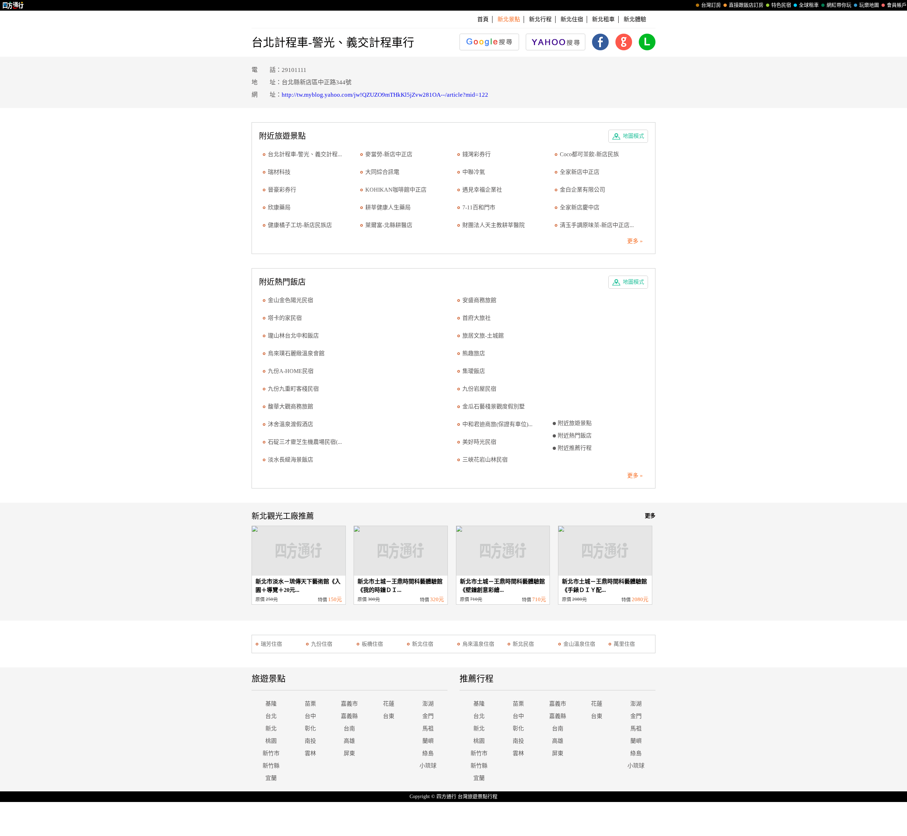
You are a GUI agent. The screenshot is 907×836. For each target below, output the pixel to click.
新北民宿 (523, 644)
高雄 (349, 741)
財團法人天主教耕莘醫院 (493, 225)
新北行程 (540, 19)
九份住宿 (321, 644)
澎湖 (428, 704)
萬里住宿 (624, 644)
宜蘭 (271, 778)
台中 (310, 716)
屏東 (349, 753)
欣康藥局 (279, 207)
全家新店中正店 (579, 172)
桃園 (271, 741)
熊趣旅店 (473, 353)
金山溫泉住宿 (579, 644)
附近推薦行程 (575, 448)
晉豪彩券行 (282, 190)
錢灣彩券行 (476, 154)
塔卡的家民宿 (285, 318)
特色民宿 (781, 5)
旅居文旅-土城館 (483, 336)
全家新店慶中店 (579, 207)
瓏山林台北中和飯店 (293, 336)
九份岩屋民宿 (479, 389)
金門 (428, 716)
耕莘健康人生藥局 (388, 207)
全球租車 (809, 5)
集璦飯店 (473, 371)
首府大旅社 (476, 318)
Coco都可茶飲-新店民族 (589, 154)
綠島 (428, 753)
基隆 (271, 704)
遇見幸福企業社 (482, 190)
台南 (349, 728)
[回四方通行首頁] (13, 5)
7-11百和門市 (478, 207)
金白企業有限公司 (582, 190)
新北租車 (603, 19)
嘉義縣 (349, 716)
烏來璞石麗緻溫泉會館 (296, 353)
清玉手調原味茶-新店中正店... (597, 225)
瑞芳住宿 (271, 644)
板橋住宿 (372, 644)
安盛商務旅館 (479, 300)
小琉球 (427, 766)
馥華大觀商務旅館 (290, 406)
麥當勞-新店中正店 (388, 154)
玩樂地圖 (869, 5)
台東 (388, 716)
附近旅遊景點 (575, 423)
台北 (271, 716)
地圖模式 (633, 136)
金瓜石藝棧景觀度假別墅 (493, 406)
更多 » (635, 241)
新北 (271, 728)
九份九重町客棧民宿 (293, 389)
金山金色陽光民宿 (290, 300)
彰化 (310, 728)
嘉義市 (349, 704)
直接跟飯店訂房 (746, 5)
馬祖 (428, 728)
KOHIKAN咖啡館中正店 (396, 190)
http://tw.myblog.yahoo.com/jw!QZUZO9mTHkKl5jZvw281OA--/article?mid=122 (385, 94)
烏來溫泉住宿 (478, 644)
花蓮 (388, 704)
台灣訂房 (711, 5)
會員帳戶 (897, 5)
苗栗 (310, 704)
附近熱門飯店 (575, 436)
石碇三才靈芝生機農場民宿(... (305, 442)
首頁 (483, 19)
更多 (650, 516)
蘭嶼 (428, 741)
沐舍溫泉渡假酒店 (290, 424)
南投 (310, 741)
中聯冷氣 (473, 172)
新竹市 (271, 753)
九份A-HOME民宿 (291, 371)
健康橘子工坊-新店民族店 (300, 225)
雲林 (310, 753)
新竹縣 (271, 766)
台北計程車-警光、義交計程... (305, 154)
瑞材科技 (279, 172)
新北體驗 (635, 19)
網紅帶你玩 (839, 5)
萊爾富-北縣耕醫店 (388, 225)
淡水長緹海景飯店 (290, 460)
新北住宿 (571, 19)
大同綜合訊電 (382, 172)
